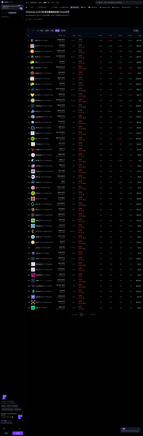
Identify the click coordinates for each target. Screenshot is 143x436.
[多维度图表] (4, 428)
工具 (57, 2)
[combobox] (118, 2)
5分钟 (47, 30)
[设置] (19, 428)
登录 (6, 433)
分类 (40, 30)
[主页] (26, 7)
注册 (17, 433)
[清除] (22, 5)
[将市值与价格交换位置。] (64, 35)
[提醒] (12, 428)
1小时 (52, 30)
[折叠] (21, 2)
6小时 (57, 30)
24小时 (63, 30)
